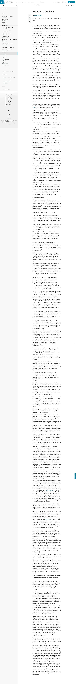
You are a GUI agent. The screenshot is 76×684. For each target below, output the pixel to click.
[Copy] (30, 20)
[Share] (30, 21)
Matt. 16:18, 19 (47, 70)
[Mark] (30, 17)
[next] (74, 343)
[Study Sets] (66, 5)
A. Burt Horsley (38, 15)
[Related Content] (71, 5)
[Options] (74, 5)
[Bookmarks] (69, 5)
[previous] (19, 343)
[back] (1, 5)
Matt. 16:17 (44, 82)
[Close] (30, 15)
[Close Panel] (16, 5)
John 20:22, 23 (48, 519)
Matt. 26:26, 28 (49, 490)
